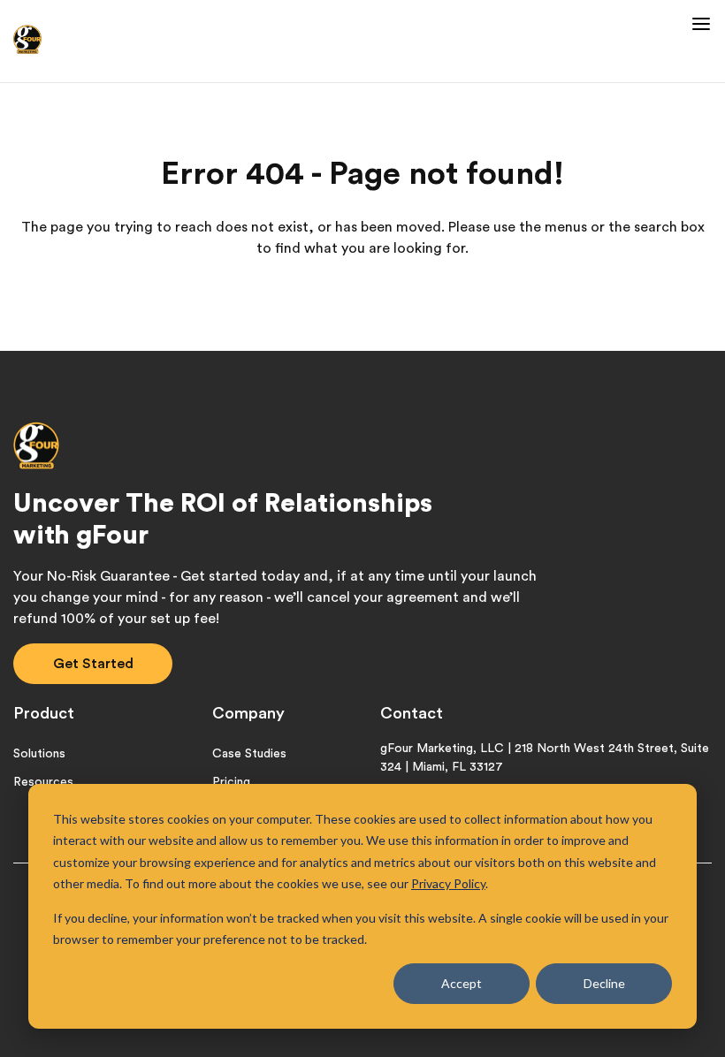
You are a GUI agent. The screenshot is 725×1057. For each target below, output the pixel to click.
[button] (698, 19)
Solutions (39, 754)
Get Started (93, 664)
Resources (43, 782)
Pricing (231, 782)
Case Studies (249, 754)
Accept (461, 983)
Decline (604, 983)
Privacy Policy (448, 883)
